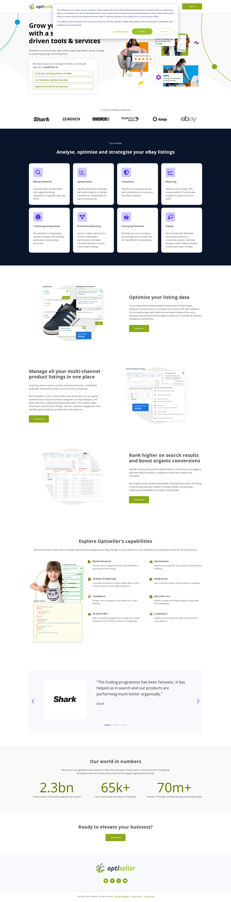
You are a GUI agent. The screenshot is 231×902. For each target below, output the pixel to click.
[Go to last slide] (33, 701)
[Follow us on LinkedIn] (105, 880)
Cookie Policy (149, 896)
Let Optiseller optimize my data (63, 79)
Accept (142, 31)
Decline (164, 31)
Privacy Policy (136, 896)
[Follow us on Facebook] (112, 880)
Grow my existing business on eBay (63, 73)
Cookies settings (120, 31)
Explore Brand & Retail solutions (63, 86)
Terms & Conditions (121, 896)
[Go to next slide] (198, 701)
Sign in (192, 6)
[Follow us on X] (118, 880)
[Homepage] (41, 6)
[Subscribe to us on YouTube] (125, 880)
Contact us (139, 328)
